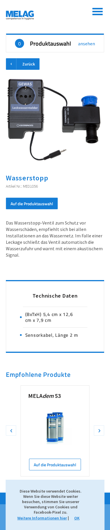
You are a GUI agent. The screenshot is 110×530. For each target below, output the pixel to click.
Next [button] (99, 430)
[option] (55, 431)
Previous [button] (11, 430)
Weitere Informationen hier (42, 518)
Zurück (28, 64)
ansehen (86, 43)
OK (76, 518)
